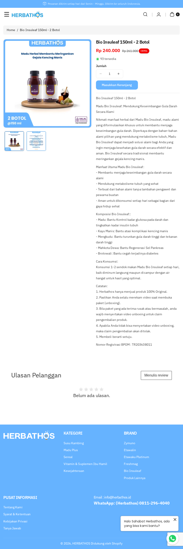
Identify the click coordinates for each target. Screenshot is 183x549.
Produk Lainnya (134, 478)
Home (11, 30)
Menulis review (156, 375)
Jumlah (101, 66)
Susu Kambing (74, 443)
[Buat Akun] (158, 14)
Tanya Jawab (12, 528)
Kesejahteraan (74, 471)
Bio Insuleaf (132, 471)
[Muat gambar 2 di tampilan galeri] (36, 141)
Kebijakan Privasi (15, 521)
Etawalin (130, 450)
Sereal (68, 457)
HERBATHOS (81, 543)
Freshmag (131, 464)
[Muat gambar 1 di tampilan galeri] (14, 141)
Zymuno (129, 443)
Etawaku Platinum (136, 457)
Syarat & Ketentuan (17, 514)
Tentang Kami (13, 507)
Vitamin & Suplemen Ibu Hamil (85, 464)
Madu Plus (71, 450)
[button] (6, 14)
